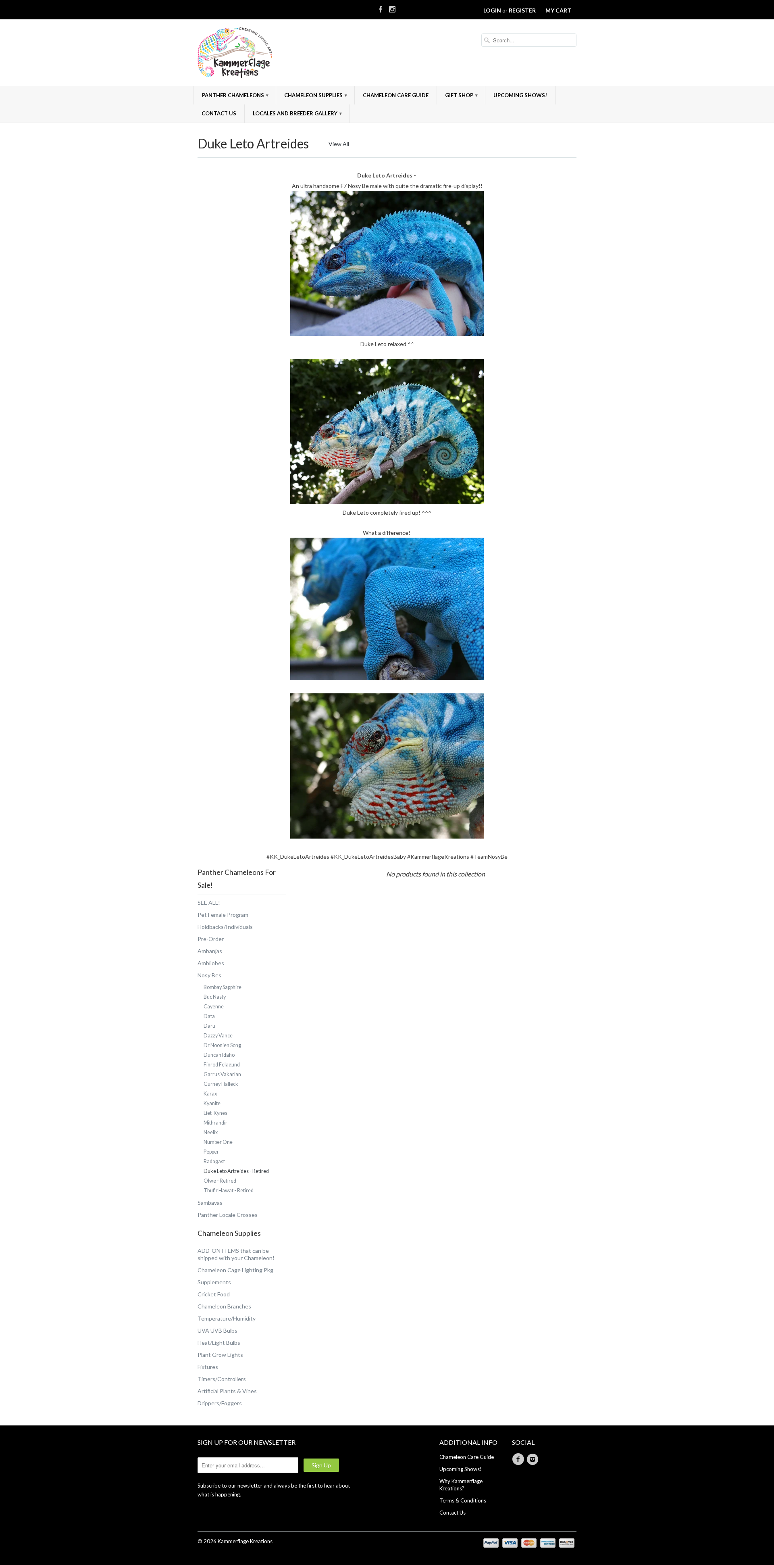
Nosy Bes (209, 975)
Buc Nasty (215, 997)
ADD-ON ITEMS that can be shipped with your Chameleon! (236, 1254)
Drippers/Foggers (220, 1403)
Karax (210, 1094)
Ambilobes (211, 963)
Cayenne (214, 1007)
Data (209, 1016)
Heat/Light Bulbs (219, 1342)
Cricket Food (214, 1294)
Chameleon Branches (224, 1306)
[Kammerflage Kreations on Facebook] (380, 7)
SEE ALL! (209, 902)
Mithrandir (215, 1123)
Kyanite (212, 1103)
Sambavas (210, 1202)
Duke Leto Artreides (253, 143)
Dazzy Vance (218, 1036)
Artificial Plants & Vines (227, 1391)
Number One (218, 1142)
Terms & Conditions (462, 1500)
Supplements (214, 1282)
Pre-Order (211, 938)
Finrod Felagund (222, 1065)
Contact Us (219, 113)
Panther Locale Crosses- (229, 1214)
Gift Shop (461, 95)
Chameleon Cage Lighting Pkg (235, 1270)
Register (522, 10)
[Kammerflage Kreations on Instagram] (392, 7)
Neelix (211, 1132)
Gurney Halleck (221, 1084)
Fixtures (208, 1366)
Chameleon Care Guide (396, 95)
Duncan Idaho (219, 1055)
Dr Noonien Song (222, 1045)
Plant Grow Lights (220, 1354)
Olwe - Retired (220, 1181)
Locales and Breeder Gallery (297, 113)
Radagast (214, 1161)
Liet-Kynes (215, 1113)
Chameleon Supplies (315, 95)
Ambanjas (210, 950)
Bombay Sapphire (222, 987)
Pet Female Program (223, 914)
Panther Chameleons (235, 95)
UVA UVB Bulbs (217, 1330)
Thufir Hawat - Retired (229, 1190)
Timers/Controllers (222, 1378)
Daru (209, 1026)
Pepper (211, 1152)
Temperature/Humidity (227, 1318)
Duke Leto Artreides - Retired (236, 1171)
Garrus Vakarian (222, 1074)
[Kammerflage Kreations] (258, 53)
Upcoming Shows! (520, 95)
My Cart (558, 10)
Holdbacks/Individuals (225, 926)
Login (492, 10)
